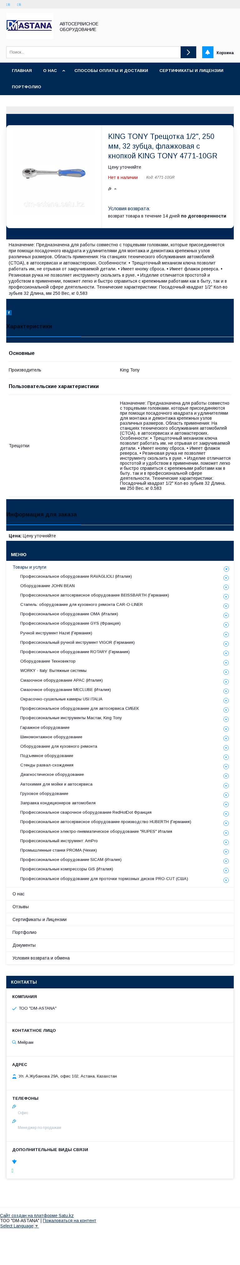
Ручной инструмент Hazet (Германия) (56, 633)
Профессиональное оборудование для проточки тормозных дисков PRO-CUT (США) (104, 878)
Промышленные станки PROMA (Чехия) (58, 850)
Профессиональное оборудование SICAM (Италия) (71, 859)
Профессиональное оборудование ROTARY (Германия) (75, 651)
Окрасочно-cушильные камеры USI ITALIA (61, 699)
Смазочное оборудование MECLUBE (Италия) (65, 689)
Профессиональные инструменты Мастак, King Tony (71, 717)
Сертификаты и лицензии (191, 70)
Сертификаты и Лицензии (39, 919)
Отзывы (20, 906)
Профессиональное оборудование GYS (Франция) (70, 623)
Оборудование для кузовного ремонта (58, 746)
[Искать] (188, 52)
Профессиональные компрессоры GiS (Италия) (66, 869)
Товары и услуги (29, 567)
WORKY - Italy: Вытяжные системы (53, 670)
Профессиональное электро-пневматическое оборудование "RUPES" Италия (96, 831)
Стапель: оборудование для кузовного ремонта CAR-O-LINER (81, 604)
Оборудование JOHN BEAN (47, 585)
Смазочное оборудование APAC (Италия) (61, 680)
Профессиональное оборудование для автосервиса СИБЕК (79, 708)
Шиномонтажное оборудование (51, 737)
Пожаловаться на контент (69, 1220)
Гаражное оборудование (44, 727)
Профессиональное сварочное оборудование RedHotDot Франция (86, 812)
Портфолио (26, 87)
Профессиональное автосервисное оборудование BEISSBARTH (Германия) (94, 595)
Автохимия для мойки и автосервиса (56, 784)
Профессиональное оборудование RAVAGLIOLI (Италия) (76, 576)
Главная (22, 70)
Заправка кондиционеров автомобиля (58, 803)
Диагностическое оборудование (52, 774)
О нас (50, 70)
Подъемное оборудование (46, 755)
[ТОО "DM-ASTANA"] (29, 37)
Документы (24, 945)
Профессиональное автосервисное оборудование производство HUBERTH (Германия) (105, 821)
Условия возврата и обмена (41, 957)
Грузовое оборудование (44, 793)
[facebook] (9, 313)
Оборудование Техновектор (48, 661)
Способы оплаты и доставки (111, 70)
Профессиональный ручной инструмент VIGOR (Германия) (77, 642)
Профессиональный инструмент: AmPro (59, 840)
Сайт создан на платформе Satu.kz (37, 1215)
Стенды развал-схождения (46, 765)
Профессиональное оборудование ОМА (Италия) (69, 614)
